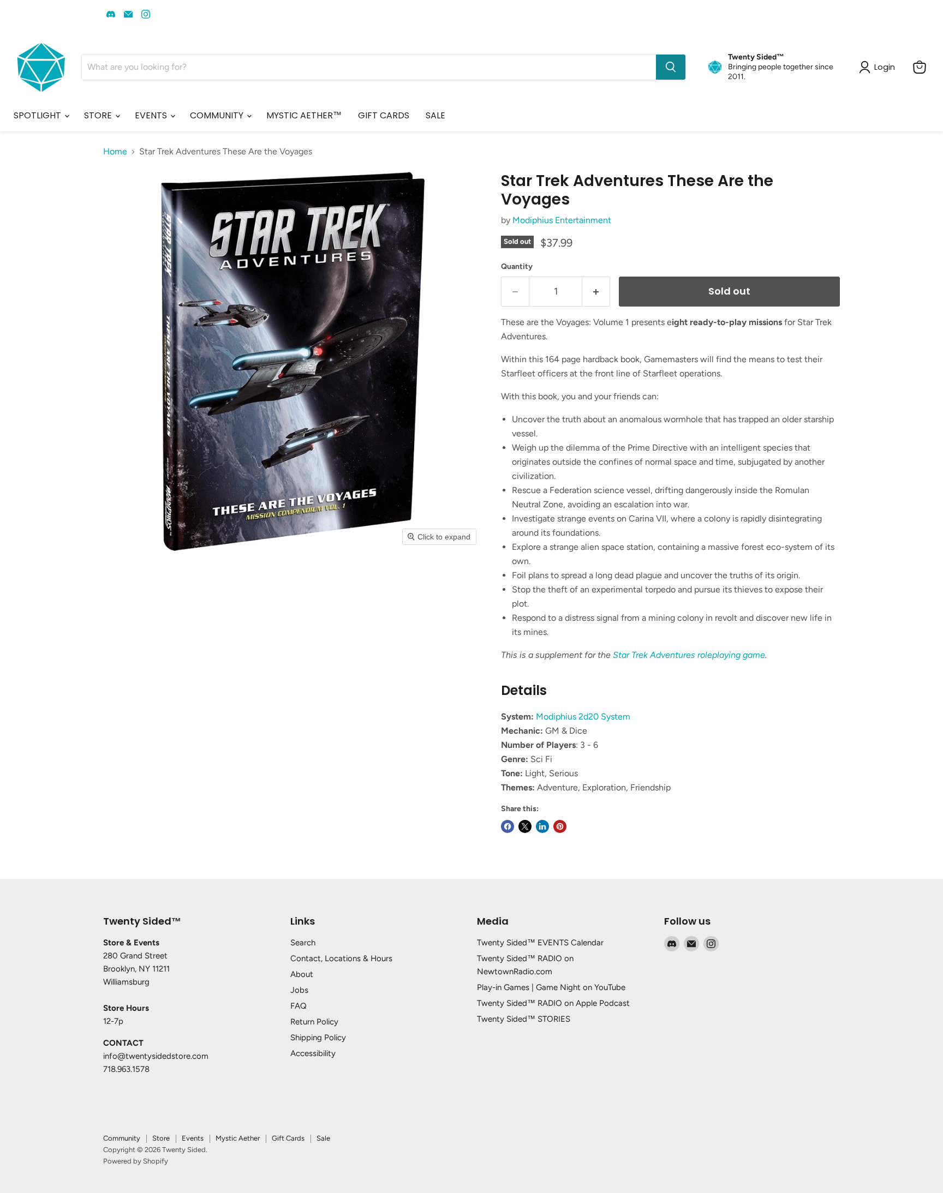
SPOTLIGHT (38, 115)
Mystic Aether (238, 1138)
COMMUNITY (218, 115)
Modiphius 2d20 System (583, 716)
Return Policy (314, 1022)
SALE (435, 115)
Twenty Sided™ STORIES (523, 1019)
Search (302, 943)
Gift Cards (288, 1138)
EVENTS (152, 115)
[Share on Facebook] (507, 826)
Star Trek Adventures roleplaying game (689, 655)
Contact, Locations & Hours (341, 958)
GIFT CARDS (383, 115)
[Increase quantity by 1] (596, 292)
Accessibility (313, 1053)
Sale (323, 1138)
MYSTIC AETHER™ (304, 115)
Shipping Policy (318, 1037)
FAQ (298, 1006)
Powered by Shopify (135, 1161)
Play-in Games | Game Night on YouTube (551, 987)
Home (115, 152)
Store (161, 1138)
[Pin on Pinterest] (559, 826)
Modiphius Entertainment (561, 220)
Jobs (299, 990)
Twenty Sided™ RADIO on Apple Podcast (553, 1003)
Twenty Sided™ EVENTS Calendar (540, 943)
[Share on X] (525, 826)
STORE (99, 115)
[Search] (670, 67)
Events (193, 1138)
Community (121, 1138)
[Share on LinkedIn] (542, 826)
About (301, 974)
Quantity (517, 266)
